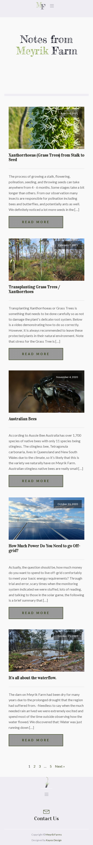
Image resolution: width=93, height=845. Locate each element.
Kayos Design (54, 840)
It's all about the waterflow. (32, 677)
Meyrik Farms (54, 834)
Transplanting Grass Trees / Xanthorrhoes (34, 289)
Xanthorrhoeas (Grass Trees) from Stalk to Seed (46, 157)
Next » (60, 766)
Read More (36, 222)
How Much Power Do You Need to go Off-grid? (44, 548)
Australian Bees (23, 418)
